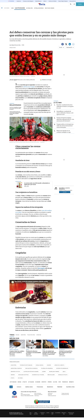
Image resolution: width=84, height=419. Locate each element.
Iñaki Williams (51, 374)
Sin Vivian (20, 378)
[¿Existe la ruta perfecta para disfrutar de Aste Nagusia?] (67, 344)
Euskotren (13, 365)
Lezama (44, 371)
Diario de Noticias (37, 393)
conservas (38, 334)
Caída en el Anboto (59, 365)
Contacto (19, 386)
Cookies (47, 412)
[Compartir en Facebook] (62, 44)
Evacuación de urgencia (31, 368)
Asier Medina (12, 355)
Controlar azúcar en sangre (30, 371)
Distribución (50, 393)
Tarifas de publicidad (52, 395)
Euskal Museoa (39, 365)
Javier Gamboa (62, 355)
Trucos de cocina (31, 334)
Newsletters (50, 386)
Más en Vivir (14, 338)
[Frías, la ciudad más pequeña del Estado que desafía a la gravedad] (50, 344)
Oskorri (49, 365)
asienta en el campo (29, 86)
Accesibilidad (57, 412)
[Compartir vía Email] (73, 44)
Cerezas (17, 334)
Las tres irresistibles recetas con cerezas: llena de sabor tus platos (15, 108)
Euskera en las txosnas (38, 374)
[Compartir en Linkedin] (70, 44)
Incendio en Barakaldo (62, 368)
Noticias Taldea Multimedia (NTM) (27, 395)
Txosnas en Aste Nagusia (26, 365)
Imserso (13, 374)
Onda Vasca (36, 395)
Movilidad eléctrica (23, 374)
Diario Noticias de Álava (25, 394)
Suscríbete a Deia (70, 386)
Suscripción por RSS (65, 394)
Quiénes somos (29, 386)
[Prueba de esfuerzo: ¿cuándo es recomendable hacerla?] (34, 344)
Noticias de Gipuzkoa (38, 394)
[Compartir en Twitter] (66, 44)
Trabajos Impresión (65, 393)
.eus (11, 387)
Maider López (29, 355)
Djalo (64, 371)
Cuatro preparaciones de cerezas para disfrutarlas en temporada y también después (15, 113)
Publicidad (59, 386)
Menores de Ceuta (15, 371)
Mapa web (50, 394)
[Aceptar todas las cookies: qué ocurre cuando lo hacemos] (17, 344)
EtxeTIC (12, 378)
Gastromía (23, 334)
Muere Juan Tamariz (54, 371)
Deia (22, 393)
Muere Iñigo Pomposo (16, 368)
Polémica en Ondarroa (47, 368)
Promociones (40, 386)
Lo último (58, 103)
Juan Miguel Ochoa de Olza (15, 45)
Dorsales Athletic (62, 374)
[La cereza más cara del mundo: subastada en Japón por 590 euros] (19, 185)
